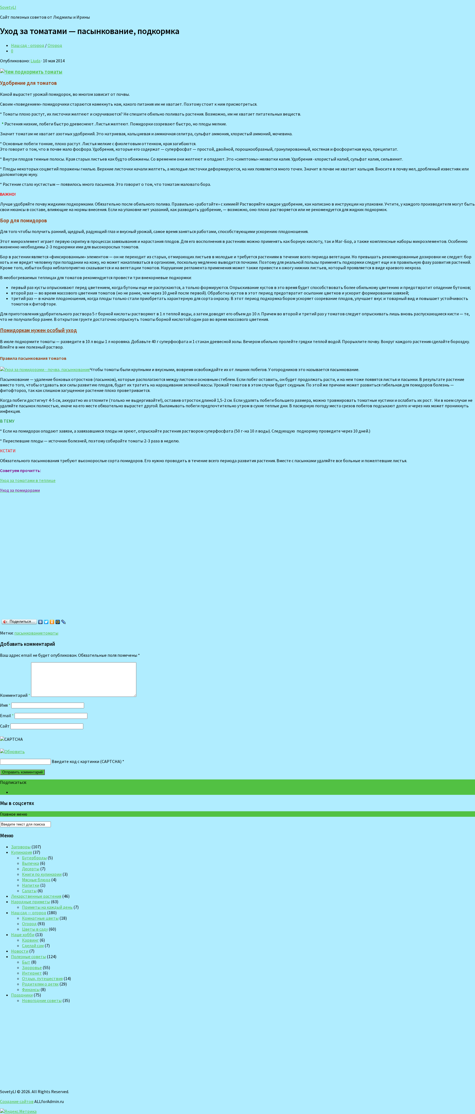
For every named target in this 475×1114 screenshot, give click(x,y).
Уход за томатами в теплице (28, 480)
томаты (50, 633)
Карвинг (30, 940)
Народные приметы (30, 901)
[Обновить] (12, 751)
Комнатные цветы (40, 918)
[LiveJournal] (64, 621)
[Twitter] (46, 621)
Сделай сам (33, 945)
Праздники (22, 995)
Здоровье (32, 967)
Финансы (31, 989)
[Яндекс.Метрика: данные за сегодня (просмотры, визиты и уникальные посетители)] (18, 1111)
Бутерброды (34, 857)
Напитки (30, 885)
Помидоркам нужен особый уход (38, 330)
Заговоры (21, 846)
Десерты (30, 868)
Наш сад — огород (28, 912)
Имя (5, 705)
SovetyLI (8, 7)
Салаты (29, 890)
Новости (19, 951)
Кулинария (21, 852)
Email (7, 715)
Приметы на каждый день (47, 907)
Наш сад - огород (27, 45)
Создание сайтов (17, 1101)
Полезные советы (28, 956)
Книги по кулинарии (42, 874)
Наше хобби (22, 934)
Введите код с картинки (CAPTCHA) (86, 761)
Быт (26, 962)
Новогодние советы (42, 1000)
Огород (55, 45)
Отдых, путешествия (42, 978)
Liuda (35, 60)
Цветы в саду (35, 929)
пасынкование (28, 633)
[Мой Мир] (58, 621)
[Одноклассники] (52, 621)
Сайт (5, 726)
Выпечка (30, 863)
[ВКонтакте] (40, 621)
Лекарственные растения (36, 896)
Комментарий (15, 695)
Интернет (32, 973)
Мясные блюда (36, 879)
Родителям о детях (40, 984)
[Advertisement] (79, 562)
